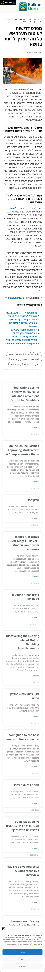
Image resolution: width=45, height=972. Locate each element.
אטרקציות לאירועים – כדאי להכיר (20, 343)
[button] (3, 928)
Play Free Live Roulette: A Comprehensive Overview (22, 871)
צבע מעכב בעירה (13, 297)
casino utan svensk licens (19, 354)
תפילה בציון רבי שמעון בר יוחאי (21, 339)
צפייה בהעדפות (22, 966)
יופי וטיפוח (28, 364)
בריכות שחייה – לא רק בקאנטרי (21, 312)
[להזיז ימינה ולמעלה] (3, 2)
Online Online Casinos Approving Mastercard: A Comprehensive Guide (22, 450)
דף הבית (38, 19)
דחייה (22, 959)
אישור (22, 952)
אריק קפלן (33, 500)
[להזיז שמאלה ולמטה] (2, 3)
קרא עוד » (35, 427)
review (14, 359)
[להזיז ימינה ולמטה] (3, 3)
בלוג (38, 364)
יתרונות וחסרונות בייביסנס (24, 329)
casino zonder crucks (31, 359)
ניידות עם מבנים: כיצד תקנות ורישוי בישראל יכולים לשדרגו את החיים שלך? (22, 826)
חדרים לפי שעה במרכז (25, 785)
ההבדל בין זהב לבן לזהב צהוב (22, 319)
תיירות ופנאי (14, 364)
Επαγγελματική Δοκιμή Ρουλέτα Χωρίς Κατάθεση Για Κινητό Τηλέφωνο (23, 925)
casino (37, 354)
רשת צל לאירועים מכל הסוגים (22, 316)
